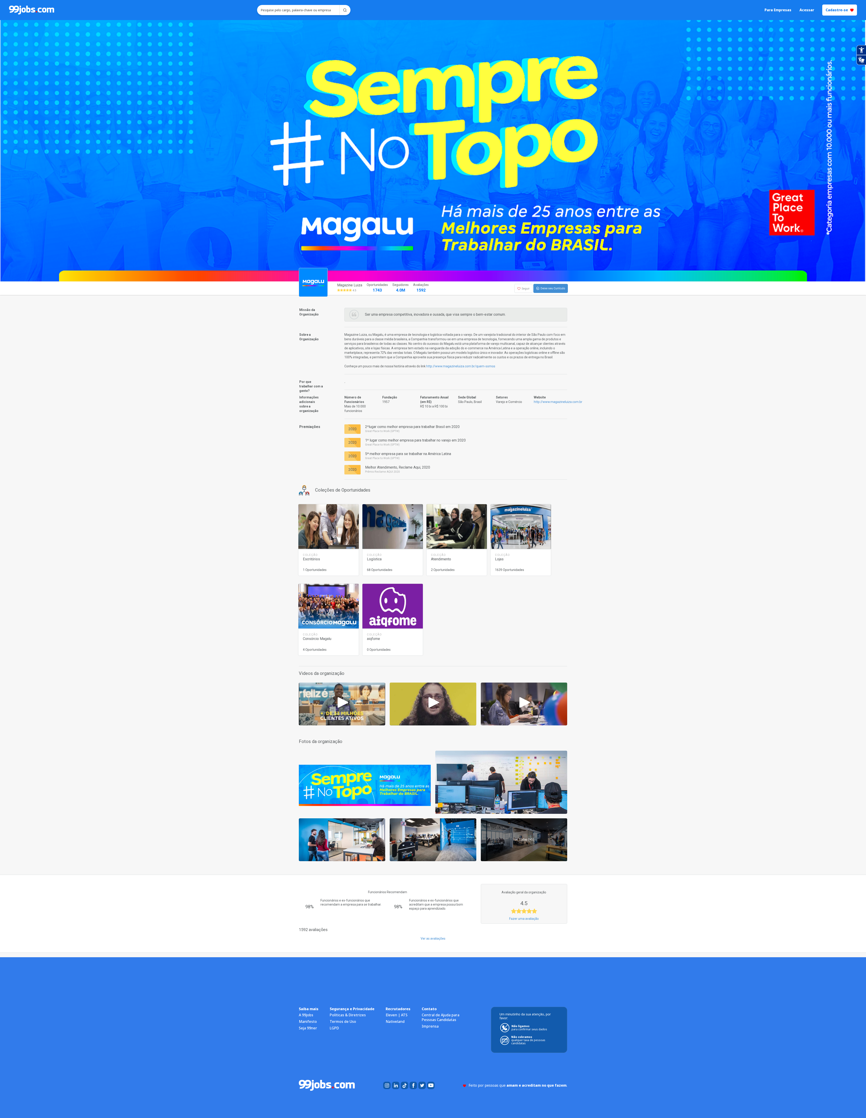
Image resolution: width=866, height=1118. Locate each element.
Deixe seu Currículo (553, 288)
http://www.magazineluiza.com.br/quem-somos (460, 366)
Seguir (526, 288)
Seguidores (400, 287)
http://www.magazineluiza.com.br (558, 402)
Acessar (806, 10)
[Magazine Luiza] (342, 703)
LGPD (334, 1028)
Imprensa (430, 1026)
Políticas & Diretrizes (348, 1014)
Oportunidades (377, 287)
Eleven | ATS (397, 1014)
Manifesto (308, 1021)
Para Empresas (778, 10)
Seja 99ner (308, 1028)
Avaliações (421, 287)
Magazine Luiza (349, 285)
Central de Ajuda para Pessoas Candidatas (440, 1017)
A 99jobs (306, 1014)
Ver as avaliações (433, 938)
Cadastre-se (837, 9)
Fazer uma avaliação (524, 918)
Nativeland (395, 1021)
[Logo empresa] (324, 288)
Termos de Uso (343, 1021)
